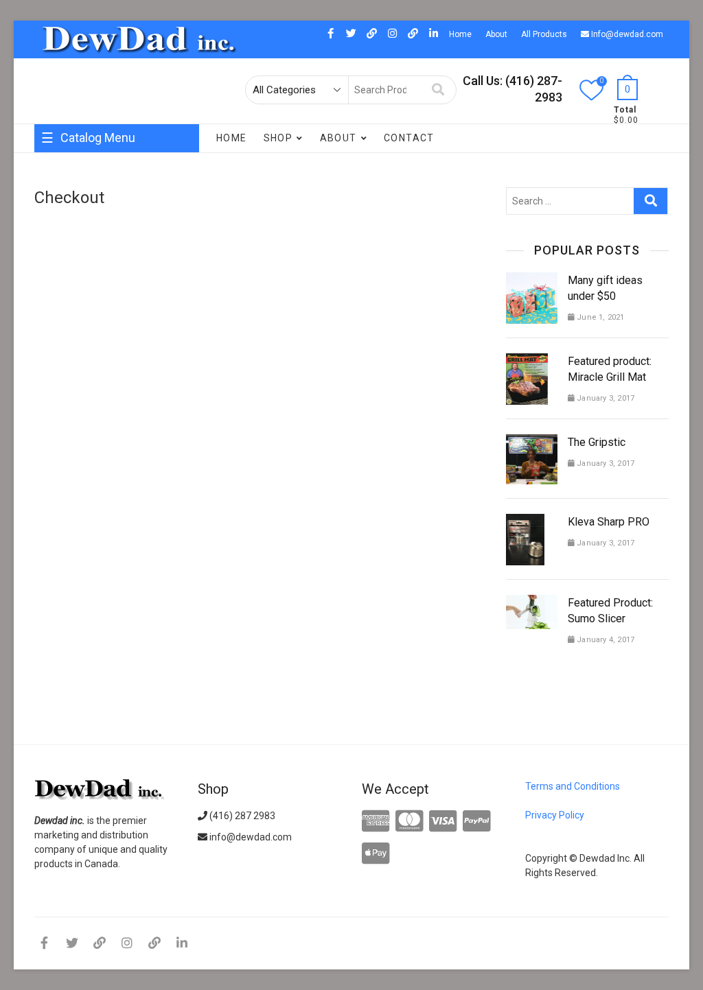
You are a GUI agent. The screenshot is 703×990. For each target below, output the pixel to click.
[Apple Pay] (376, 854)
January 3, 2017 (604, 398)
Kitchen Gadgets (115, 233)
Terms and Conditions (572, 786)
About (496, 34)
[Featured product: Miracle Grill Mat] (527, 361)
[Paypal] (477, 822)
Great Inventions (77, 205)
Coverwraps (68, 178)
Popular (59, 315)
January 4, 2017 (604, 639)
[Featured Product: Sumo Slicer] (531, 603)
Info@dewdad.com (626, 34)
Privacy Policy (554, 815)
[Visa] (443, 822)
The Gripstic (596, 442)
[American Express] (376, 822)
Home (460, 34)
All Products (544, 34)
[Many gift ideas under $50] (531, 280)
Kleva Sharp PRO (608, 521)
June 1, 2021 (600, 317)
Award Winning (159, 205)
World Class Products (87, 260)
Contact (409, 137)
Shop (278, 137)
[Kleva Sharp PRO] (525, 522)
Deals (54, 233)
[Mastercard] (409, 822)
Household (131, 178)
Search (438, 90)
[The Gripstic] (531, 442)
